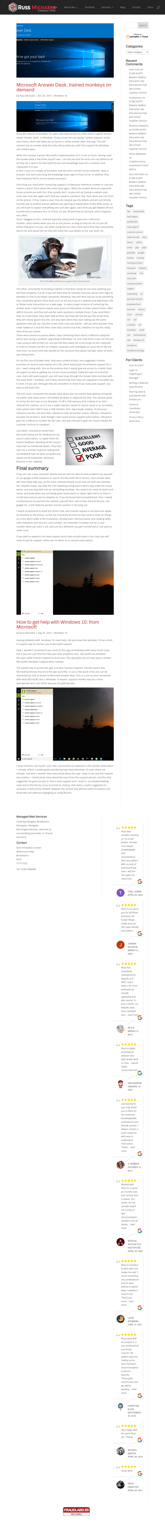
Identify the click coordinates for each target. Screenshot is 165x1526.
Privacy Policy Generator (79, 887)
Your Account (136, 365)
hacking (140, 257)
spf (135, 319)
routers (141, 309)
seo (128, 319)
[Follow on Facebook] (23, 883)
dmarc (130, 242)
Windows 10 (60, 95)
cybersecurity (133, 237)
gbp (137, 247)
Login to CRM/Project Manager (135, 374)
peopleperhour (134, 304)
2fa (128, 211)
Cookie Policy (73, 826)
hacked (130, 257)
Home (54, 7)
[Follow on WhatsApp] (42, 883)
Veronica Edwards (138, 125)
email (129, 247)
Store (150, 7)
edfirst (139, 242)
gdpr (144, 247)
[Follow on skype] (52, 883)
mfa (141, 273)
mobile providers (134, 283)
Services (106, 7)
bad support (132, 216)
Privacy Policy (73, 821)
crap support (133, 226)
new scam (134, 69)
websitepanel (140, 335)
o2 (141, 293)
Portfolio (90, 7)
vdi (139, 324)
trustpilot (131, 324)
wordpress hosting (135, 350)
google (141, 252)
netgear (130, 288)
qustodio (131, 309)
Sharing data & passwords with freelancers (137, 395)
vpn (128, 335)
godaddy (131, 252)
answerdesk (138, 211)
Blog (122, 7)
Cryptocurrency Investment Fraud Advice (138, 165)
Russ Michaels (27, 95)
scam (129, 314)
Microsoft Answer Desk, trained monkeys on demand (63, 87)
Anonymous (135, 97)
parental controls (134, 299)
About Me (69, 7)
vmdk (141, 330)
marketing (131, 273)
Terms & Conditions (76, 831)
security (138, 314)
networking (132, 293)
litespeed (131, 268)
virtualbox (131, 330)
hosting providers (135, 262)
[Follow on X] (32, 883)
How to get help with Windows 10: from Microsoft (57, 624)
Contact (136, 7)
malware (142, 268)
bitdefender (132, 221)
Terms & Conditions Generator (135, 408)
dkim (144, 237)
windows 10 (138, 340)
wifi (128, 340)
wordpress (132, 345)
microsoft (131, 278)
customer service (135, 232)
